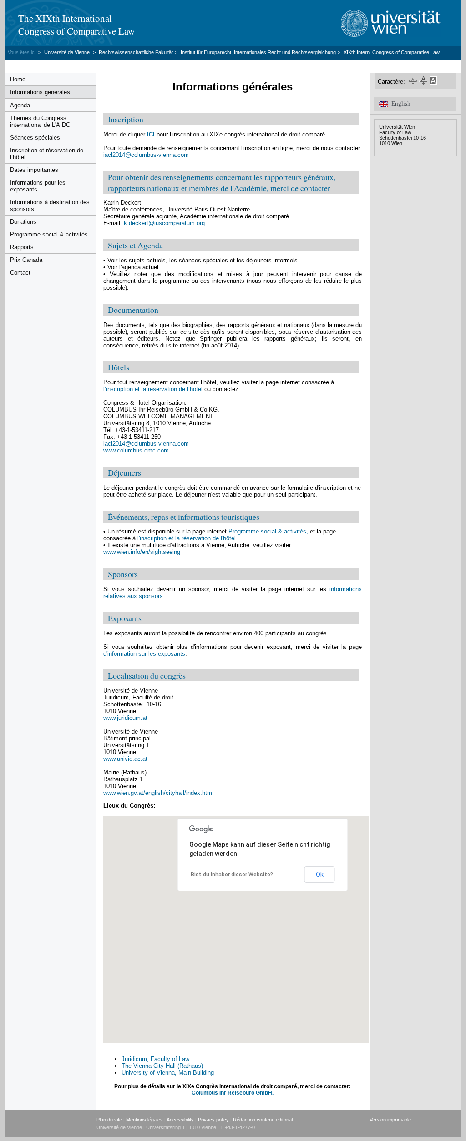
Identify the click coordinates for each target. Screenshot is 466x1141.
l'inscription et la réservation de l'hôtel (186, 538)
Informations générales (40, 92)
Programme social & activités (49, 234)
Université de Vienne (67, 52)
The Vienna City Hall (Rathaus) (162, 1065)
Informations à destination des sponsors (50, 205)
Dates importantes (34, 169)
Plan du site (109, 1119)
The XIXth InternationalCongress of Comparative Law (76, 24)
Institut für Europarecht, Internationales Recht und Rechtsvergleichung (258, 52)
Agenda (20, 105)
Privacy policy (213, 1119)
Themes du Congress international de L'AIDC (40, 121)
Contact (20, 272)
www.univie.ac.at (125, 758)
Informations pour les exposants (38, 186)
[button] (190, 980)
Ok (320, 874)
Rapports (22, 247)
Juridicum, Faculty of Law (155, 1059)
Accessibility (180, 1119)
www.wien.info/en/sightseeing (141, 551)
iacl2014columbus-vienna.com (146, 154)
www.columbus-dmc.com (136, 450)
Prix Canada (26, 259)
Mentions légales (144, 1119)
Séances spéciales (35, 137)
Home (17, 79)
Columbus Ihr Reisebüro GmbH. (233, 1093)
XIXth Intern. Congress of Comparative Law (392, 52)
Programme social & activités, (268, 531)
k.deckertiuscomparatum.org (164, 223)
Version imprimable (390, 1119)
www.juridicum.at (125, 717)
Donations (23, 221)
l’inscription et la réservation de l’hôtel (153, 389)
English (400, 104)
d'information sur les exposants (144, 653)
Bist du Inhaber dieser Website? (232, 874)
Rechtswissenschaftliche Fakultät (136, 52)
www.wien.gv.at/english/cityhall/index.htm (157, 792)
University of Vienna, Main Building (168, 1072)
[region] (262, 929)
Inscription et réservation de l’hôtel (46, 154)
